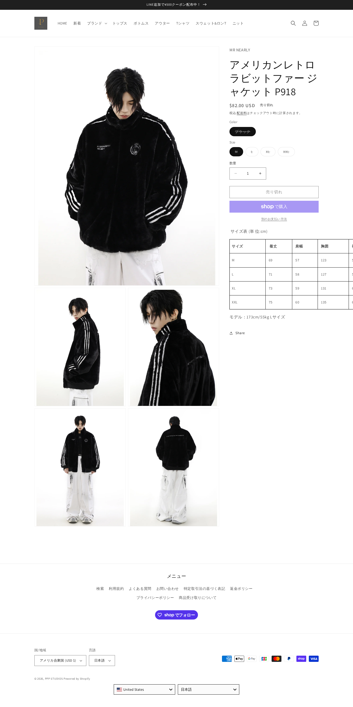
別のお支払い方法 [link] (274, 219)
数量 (232, 163)
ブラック (244, 132)
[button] (96, 23)
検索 (100, 588)
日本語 (99, 660)
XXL (288, 152)
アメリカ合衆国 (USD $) (58, 660)
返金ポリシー (241, 588)
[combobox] (144, 689)
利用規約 (116, 588)
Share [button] (240, 333)
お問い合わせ (167, 588)
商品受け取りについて (198, 597)
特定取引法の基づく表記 (204, 588)
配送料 (242, 113)
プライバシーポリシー (155, 597)
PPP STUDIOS (54, 678)
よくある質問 (140, 588)
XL (270, 152)
